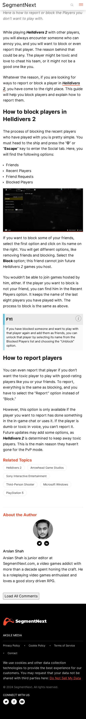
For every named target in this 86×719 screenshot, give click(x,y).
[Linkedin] (46, 544)
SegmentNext (19, 5)
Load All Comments (21, 596)
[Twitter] (39, 544)
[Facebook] (15, 702)
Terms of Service (64, 645)
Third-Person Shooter (20, 484)
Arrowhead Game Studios (47, 467)
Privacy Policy (11, 645)
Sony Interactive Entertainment (26, 476)
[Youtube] (23, 702)
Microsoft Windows (55, 484)
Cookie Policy (37, 645)
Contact (12, 653)
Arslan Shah (13, 551)
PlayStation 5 (15, 492)
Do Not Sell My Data (65, 678)
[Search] (72, 5)
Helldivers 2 (13, 467)
